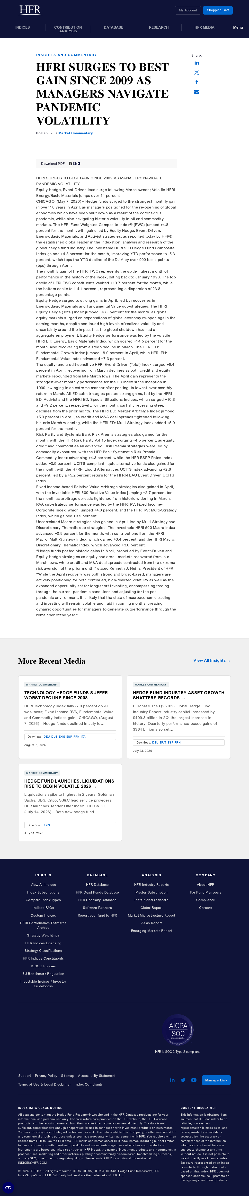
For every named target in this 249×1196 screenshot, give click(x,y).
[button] (197, 63)
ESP (69, 736)
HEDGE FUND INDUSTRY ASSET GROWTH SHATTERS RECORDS (179, 695)
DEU (47, 736)
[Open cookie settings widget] (8, 1188)
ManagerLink (218, 1080)
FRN (76, 736)
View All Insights (210, 660)
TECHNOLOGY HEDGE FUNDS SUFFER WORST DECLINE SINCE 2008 (66, 695)
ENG (76, 163)
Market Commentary (75, 133)
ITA (83, 736)
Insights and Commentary (66, 55)
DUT (54, 736)
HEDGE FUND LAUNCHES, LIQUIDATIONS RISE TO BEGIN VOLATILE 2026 (69, 783)
